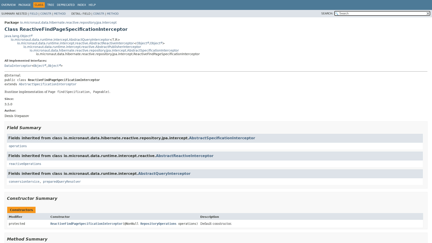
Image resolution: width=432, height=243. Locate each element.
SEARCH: (327, 13)
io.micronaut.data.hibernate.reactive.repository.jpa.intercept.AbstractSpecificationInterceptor (104, 50)
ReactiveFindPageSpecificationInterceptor (86, 223)
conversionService (24, 181)
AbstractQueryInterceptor (164, 173)
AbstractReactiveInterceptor (185, 156)
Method (60, 13)
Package (24, 5)
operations (18, 146)
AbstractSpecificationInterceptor (47, 84)
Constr (45, 13)
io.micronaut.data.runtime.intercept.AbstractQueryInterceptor (60, 39)
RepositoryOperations (158, 223)
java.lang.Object (17, 36)
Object (142, 43)
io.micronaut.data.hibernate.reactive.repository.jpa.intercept (68, 22)
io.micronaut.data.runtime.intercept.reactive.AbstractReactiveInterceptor (75, 43)
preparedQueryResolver (62, 181)
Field (34, 13)
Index (81, 5)
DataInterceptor (18, 66)
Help (92, 5)
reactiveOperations (25, 164)
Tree (50, 5)
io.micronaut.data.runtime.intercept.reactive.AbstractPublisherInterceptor (82, 47)
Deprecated (66, 5)
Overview (8, 5)
